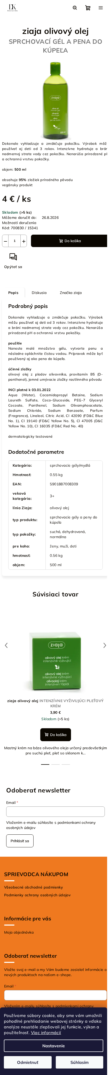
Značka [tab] (71, 292)
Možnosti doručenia (19, 222)
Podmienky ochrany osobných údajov (37, 895)
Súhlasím (79, 1062)
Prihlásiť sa (20, 841)
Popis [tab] (13, 292)
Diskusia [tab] (39, 292)
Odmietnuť (27, 1062)
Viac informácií (46, 1032)
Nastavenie (53, 1045)
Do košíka (73, 241)
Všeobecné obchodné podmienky (33, 887)
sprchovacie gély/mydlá (70, 465)
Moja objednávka (19, 932)
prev (6, 645)
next (105, 645)
